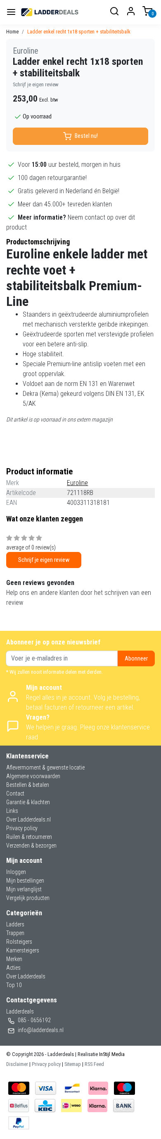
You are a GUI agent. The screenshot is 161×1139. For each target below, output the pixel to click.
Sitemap (72, 1064)
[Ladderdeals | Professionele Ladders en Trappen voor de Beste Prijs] (49, 12)
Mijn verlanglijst (24, 889)
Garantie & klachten (28, 802)
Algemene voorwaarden (33, 776)
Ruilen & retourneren (29, 837)
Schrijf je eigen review (36, 84)
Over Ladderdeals (25, 976)
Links (12, 810)
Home (12, 31)
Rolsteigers (19, 941)
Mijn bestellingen (25, 880)
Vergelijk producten (28, 898)
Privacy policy (22, 828)
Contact (15, 793)
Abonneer (136, 658)
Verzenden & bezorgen (31, 845)
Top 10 (14, 985)
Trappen (15, 933)
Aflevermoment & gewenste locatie (45, 767)
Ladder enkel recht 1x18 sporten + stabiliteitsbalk (78, 31)
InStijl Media (111, 1054)
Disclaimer (17, 1064)
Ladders (15, 924)
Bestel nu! (86, 136)
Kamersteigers (22, 950)
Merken (14, 959)
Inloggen (16, 872)
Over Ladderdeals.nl (28, 819)
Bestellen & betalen (27, 784)
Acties (13, 967)
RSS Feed (94, 1064)
